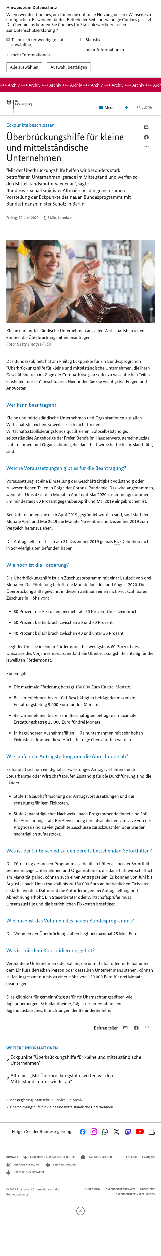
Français (148, 1157)
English (131, 1157)
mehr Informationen (30, 54)
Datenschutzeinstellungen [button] (135, 1194)
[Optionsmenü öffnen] (146, 147)
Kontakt (12, 1157)
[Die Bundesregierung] (19, 107)
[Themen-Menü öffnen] (126, 107)
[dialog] (80, 39)
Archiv (77, 1100)
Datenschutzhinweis (120, 1189)
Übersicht (147, 1189)
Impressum (92, 1189)
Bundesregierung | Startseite (28, 1100)
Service (61, 1100)
